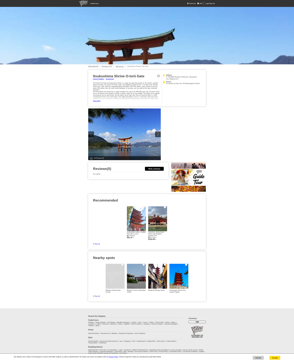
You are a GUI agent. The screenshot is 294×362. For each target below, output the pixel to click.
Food (133, 341)
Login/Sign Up (210, 3)
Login (120, 350)
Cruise (145, 322)
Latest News (118, 351)
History (173, 322)
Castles (133, 322)
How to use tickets (176, 350)
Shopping (146, 324)
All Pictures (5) (99, 158)
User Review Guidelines (190, 351)
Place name (161, 341)
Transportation (92, 343)
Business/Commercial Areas (109, 341)
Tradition (91, 325)
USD (200, 3)
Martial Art (113, 324)
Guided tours (94, 3)
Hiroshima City (105, 333)
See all (97, 244)
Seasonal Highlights (171, 324)
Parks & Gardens (136, 324)
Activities (91, 322)
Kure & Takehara (140, 333)
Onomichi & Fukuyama (126, 333)
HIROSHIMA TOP (197, 337)
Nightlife (126, 324)
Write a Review (154, 169)
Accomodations (112, 350)
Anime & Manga (100, 322)
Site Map (130, 351)
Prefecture (192, 3)
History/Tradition (98, 79)
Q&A (124, 351)
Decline (258, 358)
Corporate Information (106, 351)
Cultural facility (171, 341)
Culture (151, 322)
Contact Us (127, 350)
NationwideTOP (93, 66)
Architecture (110, 79)
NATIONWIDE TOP (197, 335)
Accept (274, 358)
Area (120, 341)
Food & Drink (159, 322)
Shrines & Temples (157, 324)
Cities (139, 322)
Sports (97, 325)
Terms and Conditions (141, 351)
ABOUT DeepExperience (140, 350)
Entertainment (141, 341)
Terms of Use (154, 351)
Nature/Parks (151, 341)
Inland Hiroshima (93, 333)
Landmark (91, 324)
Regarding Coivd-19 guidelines (159, 350)
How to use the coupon (190, 350)
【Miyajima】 (119, 66)
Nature (120, 324)
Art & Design (111, 322)
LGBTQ (98, 324)
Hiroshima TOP (107, 66)
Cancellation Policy (175, 351)
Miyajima (114, 333)
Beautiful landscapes (123, 322)
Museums (106, 324)
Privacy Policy (163, 351)
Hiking (167, 322)
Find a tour (102, 350)
